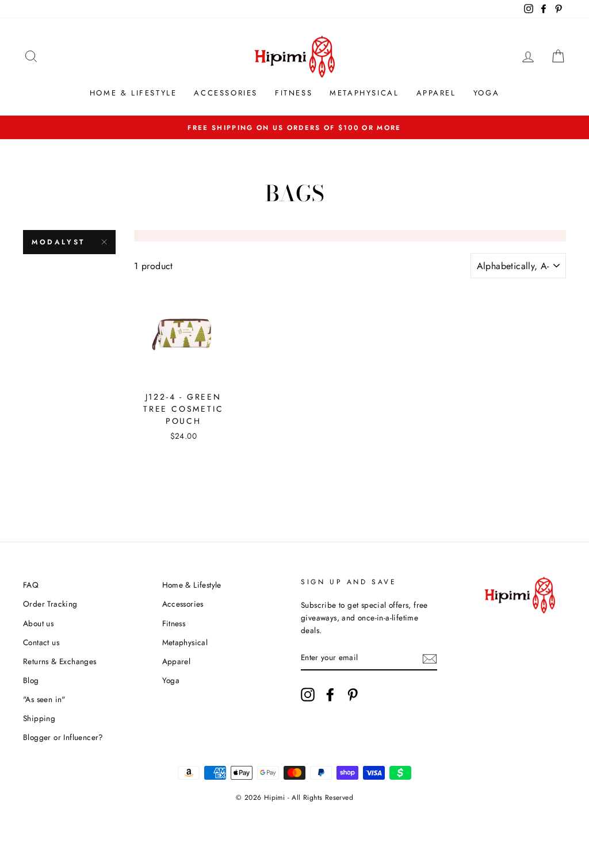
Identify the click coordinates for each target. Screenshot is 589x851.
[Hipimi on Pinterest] (352, 695)
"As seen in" (44, 699)
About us (38, 623)
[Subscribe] (429, 657)
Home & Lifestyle (133, 92)
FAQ (31, 585)
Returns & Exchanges (60, 661)
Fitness (293, 92)
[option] (294, 127)
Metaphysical (364, 92)
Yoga (486, 92)
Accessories (226, 92)
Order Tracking (50, 604)
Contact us (41, 642)
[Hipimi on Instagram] (308, 695)
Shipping (39, 718)
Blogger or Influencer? (63, 737)
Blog (31, 680)
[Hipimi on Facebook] (330, 695)
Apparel (436, 92)
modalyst (58, 242)
